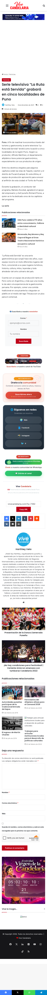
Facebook (23, 427)
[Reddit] (36, 518)
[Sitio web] (23, 602)
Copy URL (23, 509)
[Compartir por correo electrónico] (12, 524)
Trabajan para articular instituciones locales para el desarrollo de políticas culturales (34, 736)
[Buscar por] (44, 6)
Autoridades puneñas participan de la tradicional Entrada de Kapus (12, 705)
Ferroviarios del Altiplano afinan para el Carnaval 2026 (34, 702)
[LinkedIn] (18, 518)
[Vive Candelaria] (19, 5)
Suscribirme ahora (23, 395)
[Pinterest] (30, 518)
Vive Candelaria (25, 938)
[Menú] (7, 6)
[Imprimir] (18, 524)
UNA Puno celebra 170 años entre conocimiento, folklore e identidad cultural (31, 223)
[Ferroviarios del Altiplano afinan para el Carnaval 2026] (35, 691)
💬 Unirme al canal (23, 473)
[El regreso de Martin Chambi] (12, 723)
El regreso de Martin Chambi (11, 733)
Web (23, 419)
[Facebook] (6, 518)
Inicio (5, 74)
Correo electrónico (10, 803)
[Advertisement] (23, 48)
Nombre (23, 329)
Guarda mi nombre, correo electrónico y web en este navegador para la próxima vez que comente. (23, 829)
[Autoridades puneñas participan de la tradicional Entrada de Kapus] (12, 693)
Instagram (23, 435)
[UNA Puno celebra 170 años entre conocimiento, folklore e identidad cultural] (9, 223)
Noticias (12, 74)
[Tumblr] (24, 518)
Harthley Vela (10, 105)
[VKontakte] (6, 524)
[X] (12, 518)
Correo (23, 318)
